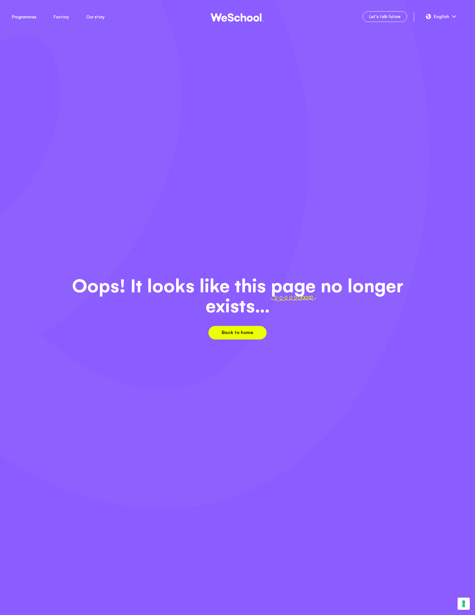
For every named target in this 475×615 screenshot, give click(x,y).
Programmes (24, 17)
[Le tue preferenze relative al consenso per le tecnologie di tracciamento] (464, 604)
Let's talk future (384, 16)
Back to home (237, 332)
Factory (61, 17)
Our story (95, 17)
